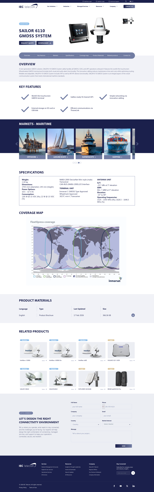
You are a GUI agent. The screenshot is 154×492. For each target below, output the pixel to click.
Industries (66, 6)
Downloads (43, 43)
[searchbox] (113, 424)
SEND (123, 446)
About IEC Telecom (93, 467)
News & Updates (69, 472)
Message (73, 429)
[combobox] (103, 406)
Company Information (94, 474)
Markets (55, 55)
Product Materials (98, 55)
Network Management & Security (50, 467)
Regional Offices (93, 469)
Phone (104, 402)
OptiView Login (88, 1)
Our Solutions (51, 6)
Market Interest (106, 420)
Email (103, 411)
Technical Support (114, 1)
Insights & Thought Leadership (72, 467)
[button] (137, 143)
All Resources (68, 474)
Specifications (70, 55)
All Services (44, 474)
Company (113, 6)
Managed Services (82, 6)
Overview (27, 55)
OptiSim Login (101, 1)
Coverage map (84, 55)
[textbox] (84, 424)
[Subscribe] (133, 473)
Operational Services (47, 472)
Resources (99, 6)
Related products (112, 55)
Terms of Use (33, 487)
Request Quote (27, 43)
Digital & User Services (47, 469)
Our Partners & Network (95, 472)
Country (73, 420)
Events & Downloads (70, 469)
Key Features (41, 55)
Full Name (74, 402)
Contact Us (129, 6)
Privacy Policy (23, 487)
